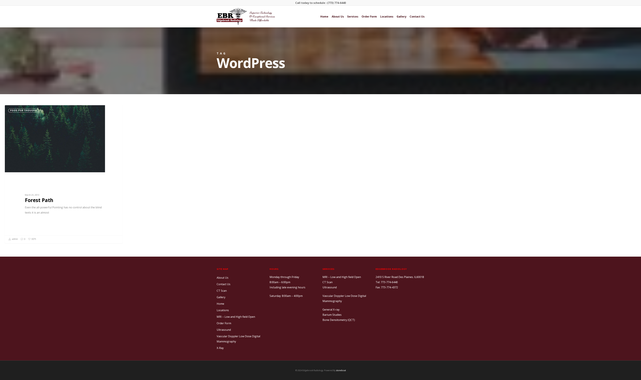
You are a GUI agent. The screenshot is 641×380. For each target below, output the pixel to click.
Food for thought (23, 110)
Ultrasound (224, 330)
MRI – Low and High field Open (236, 317)
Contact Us (417, 16)
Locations (386, 16)
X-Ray (220, 348)
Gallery (401, 16)
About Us (338, 16)
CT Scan (222, 291)
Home (324, 16)
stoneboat (341, 370)
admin (14, 239)
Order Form (369, 16)
